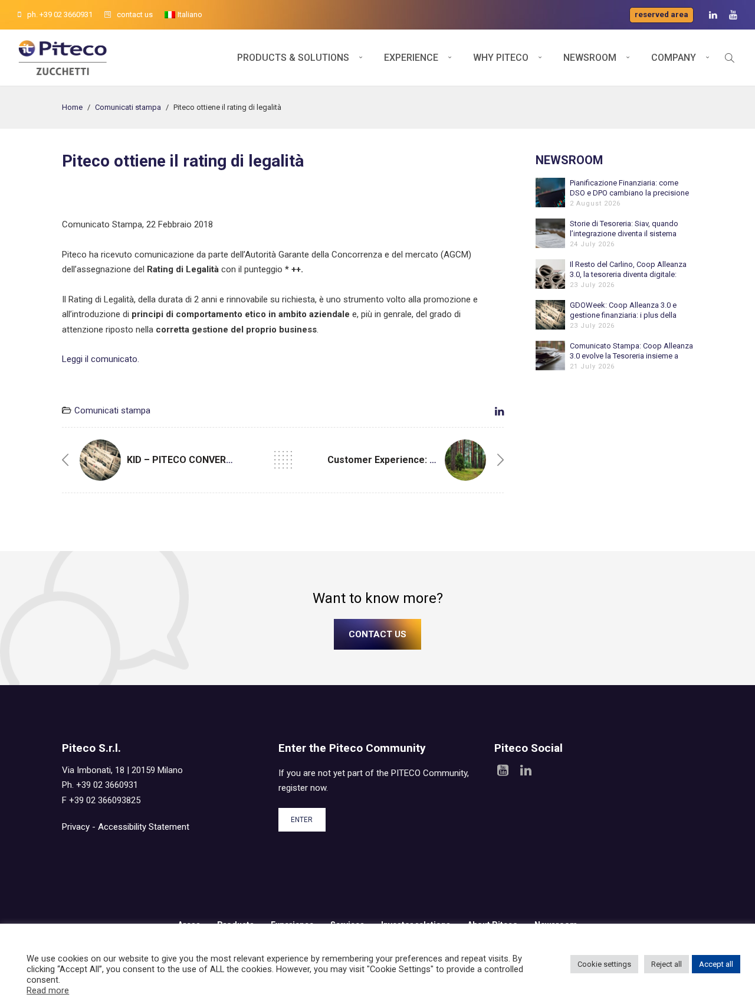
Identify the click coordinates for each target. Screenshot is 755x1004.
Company (673, 57)
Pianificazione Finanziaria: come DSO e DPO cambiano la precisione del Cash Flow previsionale (629, 188)
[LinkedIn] (713, 15)
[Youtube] (733, 15)
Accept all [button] (716, 964)
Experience (411, 57)
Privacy (76, 827)
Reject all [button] (666, 964)
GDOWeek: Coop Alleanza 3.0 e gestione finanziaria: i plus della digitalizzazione (623, 310)
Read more (48, 990)
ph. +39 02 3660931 (60, 14)
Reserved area (661, 14)
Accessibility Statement (143, 827)
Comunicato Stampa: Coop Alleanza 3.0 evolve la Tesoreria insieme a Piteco (631, 351)
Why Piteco (500, 57)
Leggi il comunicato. (100, 359)
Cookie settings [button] (604, 964)
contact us (135, 14)
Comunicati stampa (128, 107)
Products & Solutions (293, 57)
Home (72, 107)
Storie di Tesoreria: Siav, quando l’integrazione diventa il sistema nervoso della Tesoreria (624, 229)
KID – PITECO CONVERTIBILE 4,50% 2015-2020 (228, 459)
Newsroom (589, 57)
